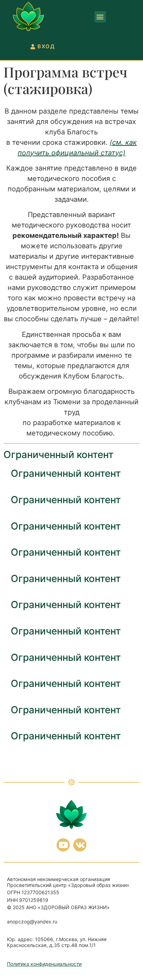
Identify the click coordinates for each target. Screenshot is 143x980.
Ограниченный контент (58, 454)
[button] (100, 17)
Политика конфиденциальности (44, 964)
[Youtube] (63, 845)
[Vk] (79, 845)
